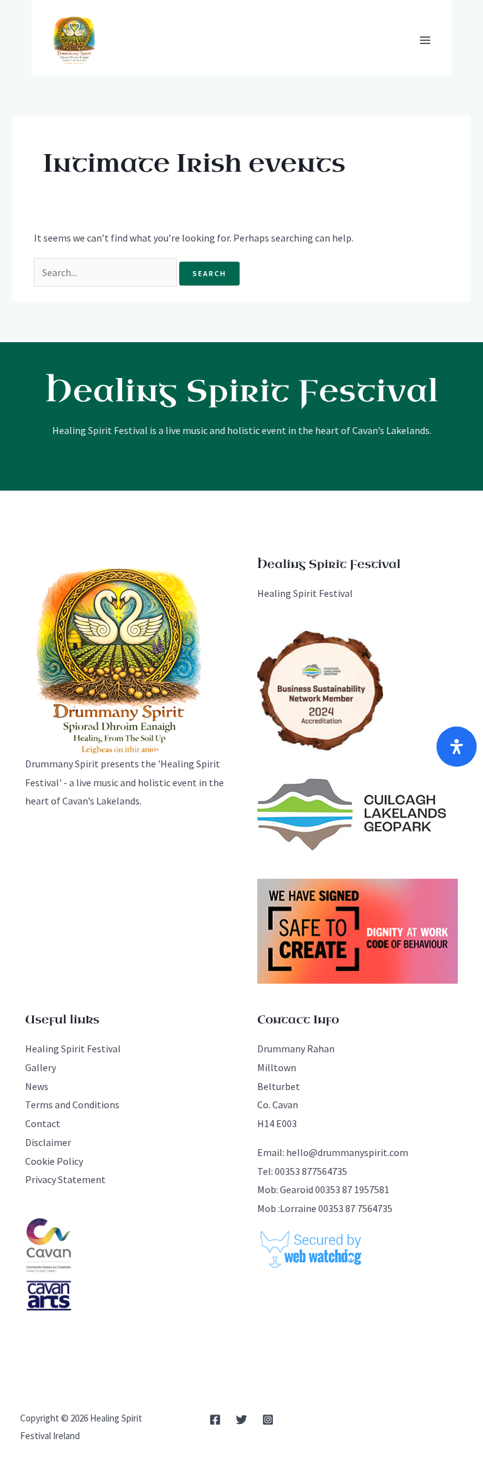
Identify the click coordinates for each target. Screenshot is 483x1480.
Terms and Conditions (72, 1104)
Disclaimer (48, 1142)
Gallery (40, 1067)
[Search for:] (106, 272)
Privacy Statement (65, 1179)
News (36, 1086)
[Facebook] (215, 1419)
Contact (42, 1123)
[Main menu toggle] (425, 40)
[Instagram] (268, 1419)
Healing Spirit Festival (305, 593)
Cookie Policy (54, 1161)
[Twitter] (241, 1419)
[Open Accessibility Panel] (456, 746)
